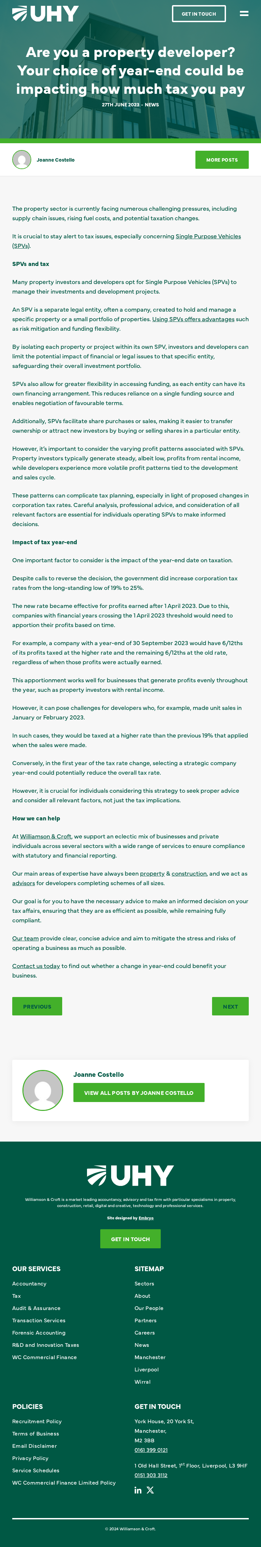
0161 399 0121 (151, 1449)
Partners (146, 1320)
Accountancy (29, 1283)
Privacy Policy (30, 1457)
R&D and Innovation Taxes (46, 1344)
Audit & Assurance (36, 1307)
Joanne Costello (56, 160)
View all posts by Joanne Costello (139, 1092)
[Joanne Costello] (21, 159)
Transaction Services (39, 1320)
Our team (25, 938)
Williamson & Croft (45, 836)
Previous (37, 1006)
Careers (145, 1332)
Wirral (143, 1381)
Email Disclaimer (34, 1445)
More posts (222, 159)
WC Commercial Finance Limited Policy (64, 1482)
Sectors (144, 1283)
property (152, 873)
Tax (16, 1295)
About (143, 1295)
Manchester (150, 1356)
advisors (23, 882)
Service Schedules (35, 1470)
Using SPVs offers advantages (193, 318)
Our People (149, 1307)
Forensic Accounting (39, 1332)
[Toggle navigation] (244, 13)
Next (230, 1006)
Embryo (146, 1217)
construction (189, 873)
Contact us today (36, 965)
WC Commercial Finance (44, 1356)
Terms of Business (35, 1433)
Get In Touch (199, 13)
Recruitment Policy (37, 1421)
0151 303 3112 (151, 1474)
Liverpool (147, 1369)
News (152, 104)
